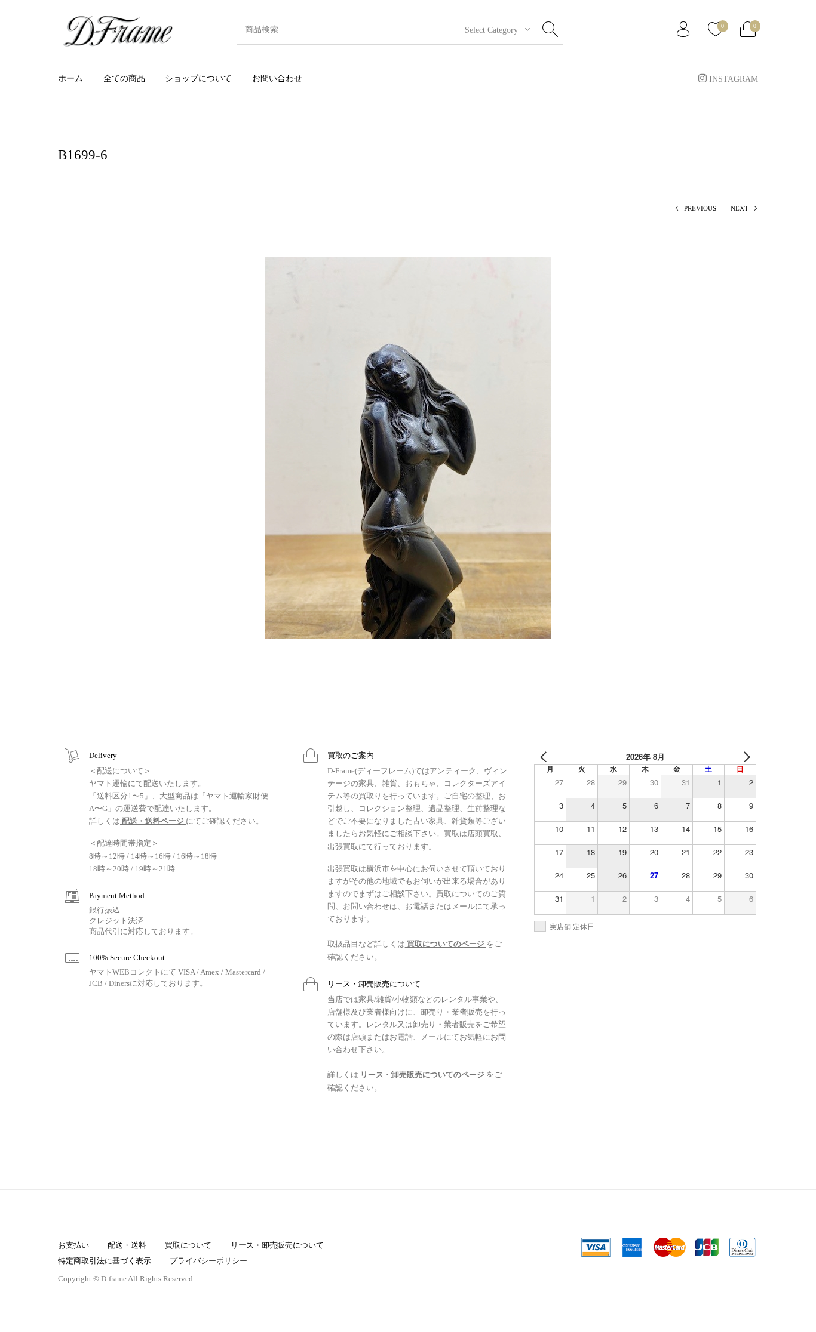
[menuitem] (70, 78)
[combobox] (493, 29)
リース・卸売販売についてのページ (422, 1074)
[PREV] (545, 756)
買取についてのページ (445, 943)
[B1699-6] (408, 447)
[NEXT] (745, 756)
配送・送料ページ (153, 820)
